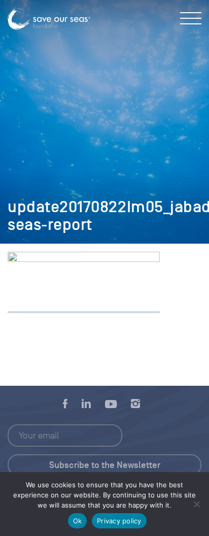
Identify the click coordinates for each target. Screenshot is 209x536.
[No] (196, 504)
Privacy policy (119, 521)
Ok (77, 521)
